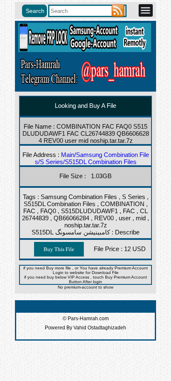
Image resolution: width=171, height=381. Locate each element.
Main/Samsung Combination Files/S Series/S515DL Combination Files (92, 158)
